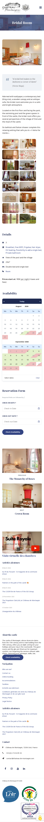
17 (22, 360)
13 (39, 355)
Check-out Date (9, 416)
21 (5, 364)
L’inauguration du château (11, 611)
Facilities (5, 684)
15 (11, 360)
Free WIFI (19, 247)
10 (22, 355)
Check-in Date (9, 403)
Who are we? (7, 669)
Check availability (13, 657)
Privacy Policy (7, 698)
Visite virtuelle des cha (19, 555)
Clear (38, 378)
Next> (36, 301)
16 (16, 360)
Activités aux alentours (10, 688)
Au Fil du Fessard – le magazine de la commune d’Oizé (19, 573)
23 (16, 364)
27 (22, 333)
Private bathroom (13, 253)
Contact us (6, 673)
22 (11, 364)
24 (22, 364)
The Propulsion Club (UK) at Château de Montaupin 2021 (21, 601)
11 (28, 355)
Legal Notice (7, 701)
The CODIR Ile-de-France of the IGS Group (18, 591)
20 (39, 360)
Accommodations (8, 680)
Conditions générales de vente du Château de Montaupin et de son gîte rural (19, 693)
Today (22, 301)
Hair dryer (36, 247)
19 (33, 360)
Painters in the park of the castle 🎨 (15, 583)
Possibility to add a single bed (28, 250)
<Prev (8, 301)
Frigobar (27, 247)
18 (28, 360)
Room (8, 271)
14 (5, 360)
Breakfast (10, 247)
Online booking (7, 677)
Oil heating (10, 250)
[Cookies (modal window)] (40, 818)
